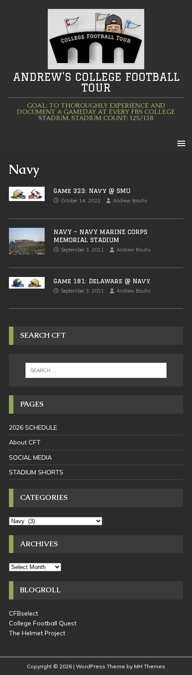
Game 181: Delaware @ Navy (102, 281)
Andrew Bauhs (130, 200)
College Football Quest (42, 623)
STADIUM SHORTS (36, 472)
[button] (180, 142)
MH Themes (149, 666)
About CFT (25, 442)
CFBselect (23, 613)
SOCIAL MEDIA (30, 457)
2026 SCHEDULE (33, 427)
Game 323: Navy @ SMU (92, 190)
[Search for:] (96, 370)
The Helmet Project (37, 633)
